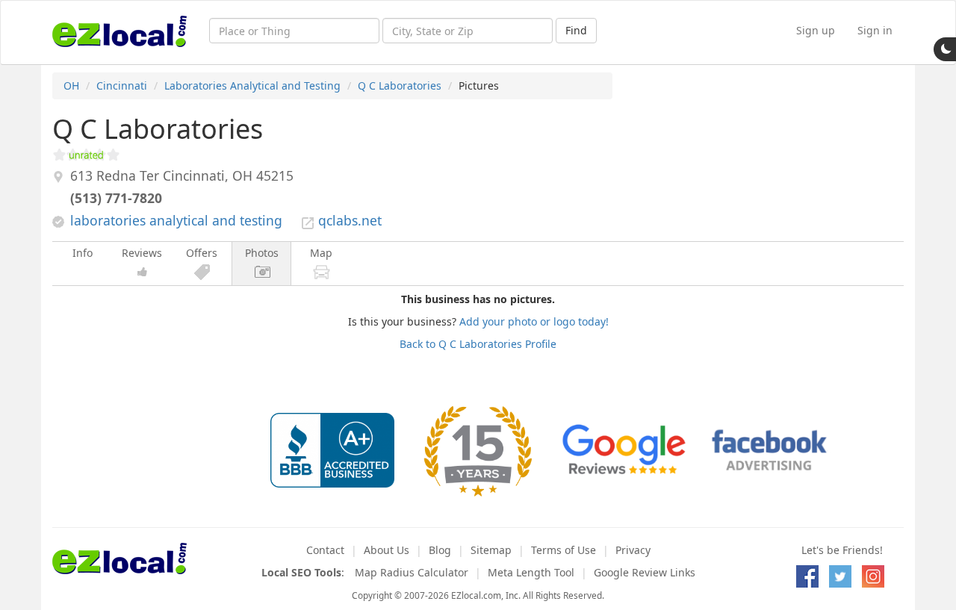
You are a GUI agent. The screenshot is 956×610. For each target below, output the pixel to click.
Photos (262, 253)
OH (71, 85)
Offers (201, 253)
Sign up (815, 30)
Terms (563, 550)
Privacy (633, 550)
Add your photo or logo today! (534, 321)
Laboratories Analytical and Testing (252, 85)
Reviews (142, 253)
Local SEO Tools (301, 572)
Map (321, 253)
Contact (325, 550)
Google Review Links (644, 572)
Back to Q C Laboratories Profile (478, 344)
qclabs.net (350, 220)
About (386, 550)
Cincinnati (121, 85)
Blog (440, 550)
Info (82, 253)
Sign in (875, 30)
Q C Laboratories (399, 85)
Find (576, 30)
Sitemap (491, 550)
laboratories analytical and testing (176, 220)
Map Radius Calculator (411, 572)
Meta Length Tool (531, 572)
